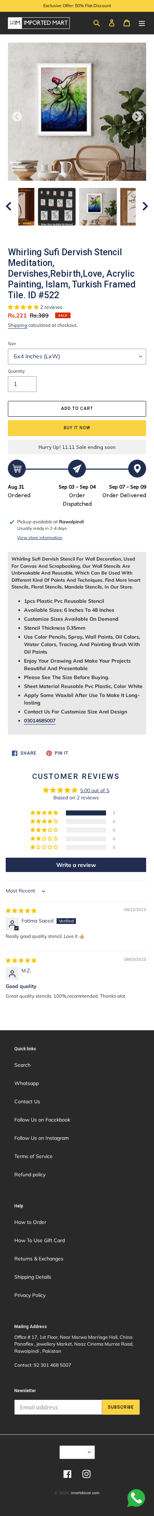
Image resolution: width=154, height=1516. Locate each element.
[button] (24, 307)
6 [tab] (82, 232)
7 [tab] (93, 232)
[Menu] (141, 22)
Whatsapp (26, 1083)
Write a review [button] (76, 864)
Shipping (17, 325)
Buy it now (77, 427)
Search (22, 1065)
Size (12, 343)
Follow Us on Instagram (41, 1138)
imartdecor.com (85, 1492)
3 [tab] (50, 232)
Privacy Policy (29, 1295)
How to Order (30, 1222)
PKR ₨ (75, 1452)
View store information (39, 537)
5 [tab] (71, 232)
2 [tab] (39, 232)
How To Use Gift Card (39, 1240)
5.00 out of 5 (94, 790)
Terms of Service (33, 1156)
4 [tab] (60, 232)
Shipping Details (32, 1277)
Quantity (16, 371)
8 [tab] (103, 232)
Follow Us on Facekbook (42, 1120)
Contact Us (27, 1101)
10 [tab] (125, 232)
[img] (21, 910)
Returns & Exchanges (38, 1258)
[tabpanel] (98, 206)
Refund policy (29, 1174)
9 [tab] (114, 232)
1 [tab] (28, 232)
